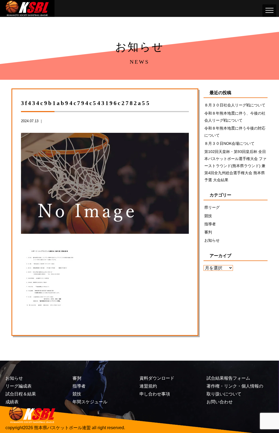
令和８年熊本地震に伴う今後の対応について (234, 131)
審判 (208, 232)
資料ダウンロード (157, 378)
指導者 (210, 224)
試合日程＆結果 (20, 394)
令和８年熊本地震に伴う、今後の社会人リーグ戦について (234, 116)
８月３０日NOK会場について (229, 143)
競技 (208, 216)
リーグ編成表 (18, 386)
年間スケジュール (89, 402)
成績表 (12, 402)
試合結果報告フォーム (228, 378)
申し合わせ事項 (155, 394)
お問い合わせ (220, 402)
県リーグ (212, 207)
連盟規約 (148, 386)
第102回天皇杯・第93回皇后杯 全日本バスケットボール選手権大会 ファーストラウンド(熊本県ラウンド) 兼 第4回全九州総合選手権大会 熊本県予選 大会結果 (235, 165)
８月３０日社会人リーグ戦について (234, 105)
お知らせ (212, 240)
